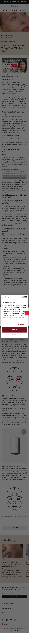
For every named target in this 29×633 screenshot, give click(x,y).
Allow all (14, 329)
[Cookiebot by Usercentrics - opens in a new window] (20, 297)
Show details (20, 324)
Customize (14, 334)
